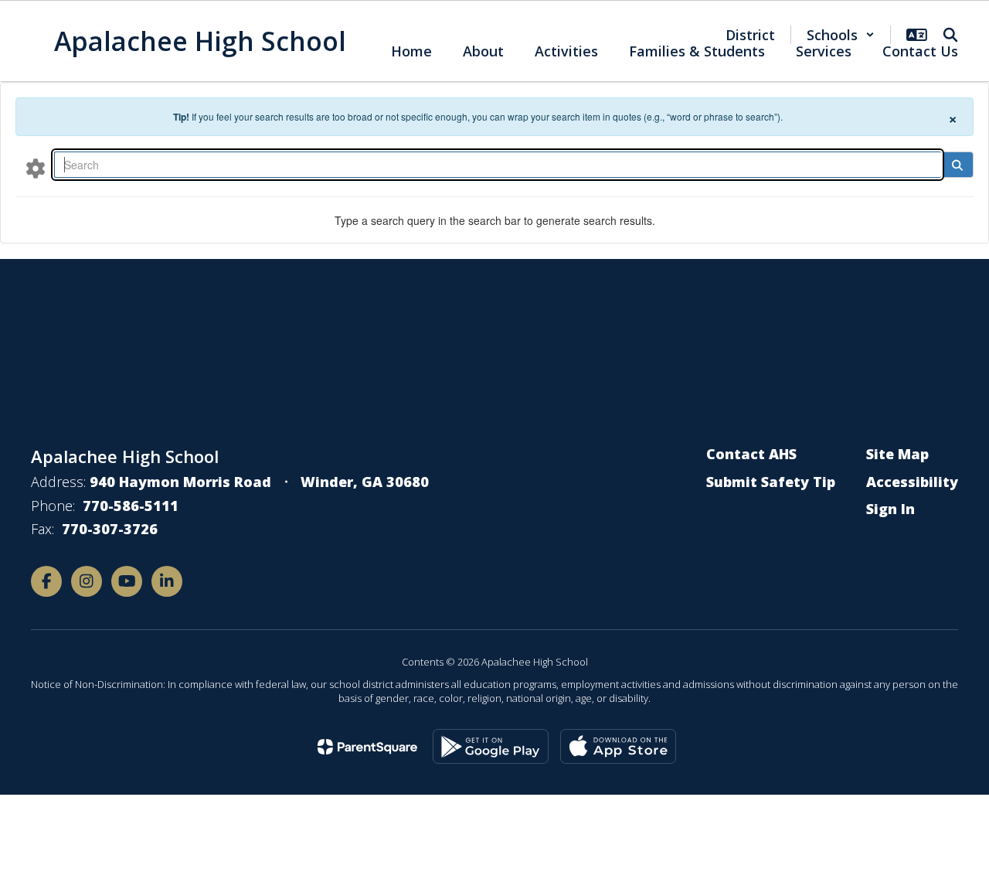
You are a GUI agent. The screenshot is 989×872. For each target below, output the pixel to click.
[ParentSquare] (367, 746)
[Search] (957, 165)
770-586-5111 (130, 505)
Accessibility (912, 481)
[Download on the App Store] (618, 746)
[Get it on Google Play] (491, 746)
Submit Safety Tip (770, 481)
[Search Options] (35, 168)
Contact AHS (751, 454)
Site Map (897, 454)
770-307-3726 (110, 528)
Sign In (890, 508)
